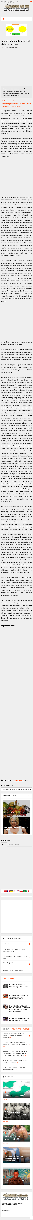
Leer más (5, 1099)
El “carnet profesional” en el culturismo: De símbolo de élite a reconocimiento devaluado (18, 986)
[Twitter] (2, 1)
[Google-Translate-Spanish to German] (11, 892)
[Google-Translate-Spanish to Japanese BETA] (14, 892)
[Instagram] (11, 1)
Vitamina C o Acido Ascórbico (11, 107)
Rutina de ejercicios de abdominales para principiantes (14, 1158)
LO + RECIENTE (8, 978)
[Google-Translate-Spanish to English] (18, 892)
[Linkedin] (8, 1)
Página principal (6, 1210)
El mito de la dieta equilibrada (14, 813)
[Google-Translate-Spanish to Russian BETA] (21, 892)
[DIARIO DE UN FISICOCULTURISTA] (16, 10)
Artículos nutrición (9, 38)
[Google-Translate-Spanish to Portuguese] (24, 892)
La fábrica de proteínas (9, 101)
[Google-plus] (14, 1)
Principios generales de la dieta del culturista (16, 104)
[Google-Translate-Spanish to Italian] (27, 892)
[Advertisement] (16, 13)
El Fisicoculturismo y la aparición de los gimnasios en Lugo (15, 1114)
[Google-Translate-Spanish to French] (8, 892)
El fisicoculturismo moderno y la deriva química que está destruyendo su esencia (18, 997)
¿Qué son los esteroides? (15, 1095)
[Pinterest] (5, 1)
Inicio (2, 38)
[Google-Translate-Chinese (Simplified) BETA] (5, 892)
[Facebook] (17, 1)
